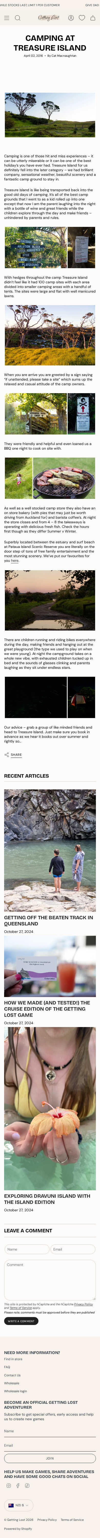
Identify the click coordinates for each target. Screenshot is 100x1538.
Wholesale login (15, 1391)
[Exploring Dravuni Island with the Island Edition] (50, 1108)
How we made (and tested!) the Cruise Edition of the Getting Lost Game (47, 1009)
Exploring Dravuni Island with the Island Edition (47, 1199)
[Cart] (92, 18)
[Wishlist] (82, 18)
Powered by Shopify (18, 1529)
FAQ (7, 1367)
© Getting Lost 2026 (18, 1520)
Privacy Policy (83, 1304)
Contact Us (12, 1375)
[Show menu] (7, 18)
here (14, 560)
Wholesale (11, 1383)
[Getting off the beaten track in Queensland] (50, 850)
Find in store (13, 1359)
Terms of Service (21, 1308)
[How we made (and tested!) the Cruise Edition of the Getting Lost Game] (50, 966)
